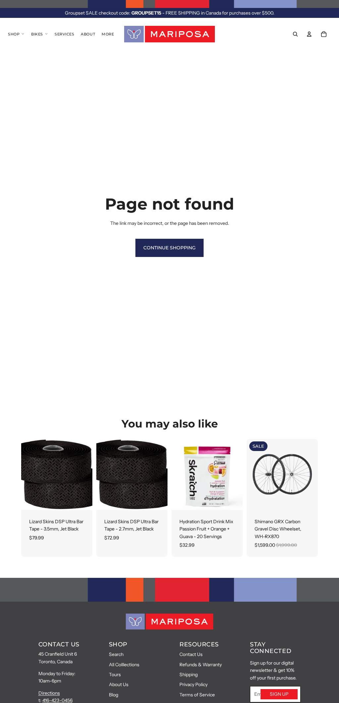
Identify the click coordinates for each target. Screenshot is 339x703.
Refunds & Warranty (200, 665)
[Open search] (295, 34)
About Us (118, 684)
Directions (49, 693)
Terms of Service (197, 695)
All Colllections (124, 665)
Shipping (188, 675)
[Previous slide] (252, 474)
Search (116, 654)
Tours (115, 675)
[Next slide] (313, 474)
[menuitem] (108, 34)
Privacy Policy (193, 684)
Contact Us (191, 654)
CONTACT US (58, 644)
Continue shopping (169, 248)
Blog (113, 695)
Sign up (279, 694)
